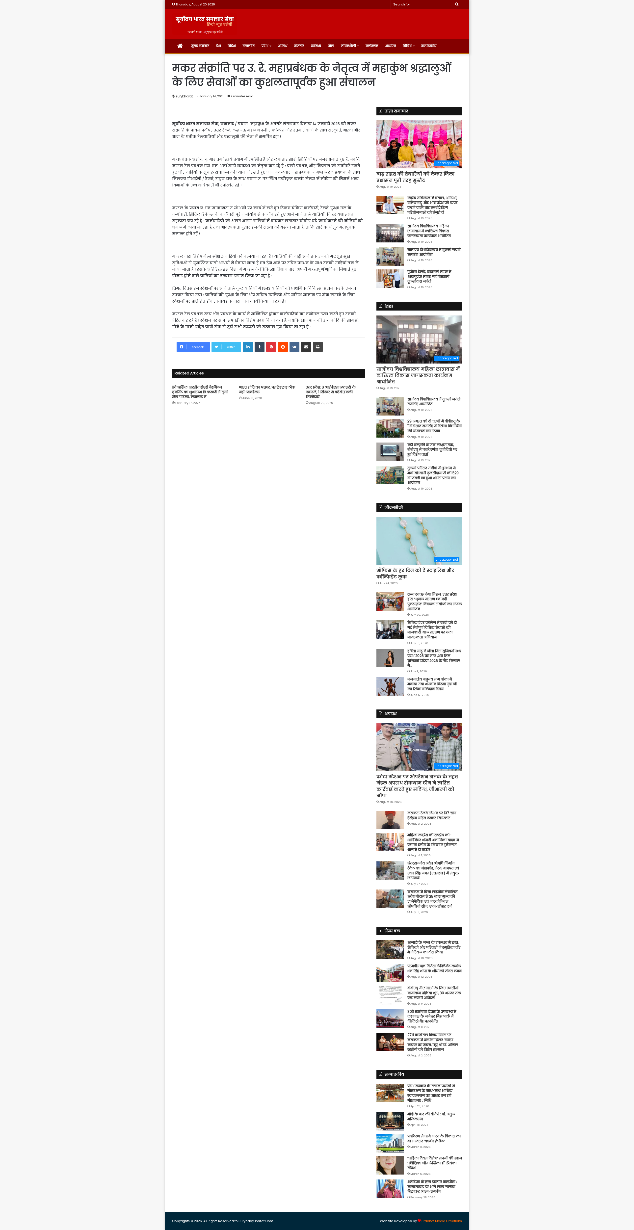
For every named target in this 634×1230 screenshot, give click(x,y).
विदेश (232, 46)
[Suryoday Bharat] (204, 24)
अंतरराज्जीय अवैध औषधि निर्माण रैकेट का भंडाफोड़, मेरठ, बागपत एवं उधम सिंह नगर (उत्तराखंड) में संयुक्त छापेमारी (433, 870)
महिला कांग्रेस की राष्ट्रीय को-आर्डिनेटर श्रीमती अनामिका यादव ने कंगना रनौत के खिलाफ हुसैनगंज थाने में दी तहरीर (433, 842)
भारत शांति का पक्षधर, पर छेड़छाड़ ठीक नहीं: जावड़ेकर (267, 389)
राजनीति (249, 46)
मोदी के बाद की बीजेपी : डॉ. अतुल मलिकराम (431, 1117)
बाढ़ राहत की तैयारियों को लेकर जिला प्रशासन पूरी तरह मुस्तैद (415, 177)
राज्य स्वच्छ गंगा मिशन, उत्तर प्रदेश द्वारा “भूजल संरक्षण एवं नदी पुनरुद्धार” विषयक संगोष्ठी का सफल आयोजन (434, 601)
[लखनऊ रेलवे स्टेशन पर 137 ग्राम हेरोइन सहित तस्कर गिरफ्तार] (390, 820)
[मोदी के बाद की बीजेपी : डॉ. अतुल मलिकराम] (390, 1121)
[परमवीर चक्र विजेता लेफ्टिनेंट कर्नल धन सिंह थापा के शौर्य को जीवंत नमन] (390, 973)
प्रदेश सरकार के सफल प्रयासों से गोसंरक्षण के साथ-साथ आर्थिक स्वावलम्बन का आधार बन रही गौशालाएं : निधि (431, 1093)
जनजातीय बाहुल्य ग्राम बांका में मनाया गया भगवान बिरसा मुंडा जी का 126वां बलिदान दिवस (432, 684)
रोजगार (299, 46)
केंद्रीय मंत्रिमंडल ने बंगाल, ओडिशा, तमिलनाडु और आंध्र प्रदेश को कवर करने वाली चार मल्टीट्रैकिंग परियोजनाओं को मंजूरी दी (432, 205)
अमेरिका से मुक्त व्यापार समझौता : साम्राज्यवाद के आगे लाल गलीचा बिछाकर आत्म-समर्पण (432, 1186)
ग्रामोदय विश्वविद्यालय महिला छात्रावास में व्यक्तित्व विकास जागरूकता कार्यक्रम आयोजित (429, 231)
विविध (407, 46)
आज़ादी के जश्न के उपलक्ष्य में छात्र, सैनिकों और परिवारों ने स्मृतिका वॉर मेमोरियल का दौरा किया (433, 947)
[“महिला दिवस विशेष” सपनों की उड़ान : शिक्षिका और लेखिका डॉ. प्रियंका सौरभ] (390, 1165)
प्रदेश (265, 46)
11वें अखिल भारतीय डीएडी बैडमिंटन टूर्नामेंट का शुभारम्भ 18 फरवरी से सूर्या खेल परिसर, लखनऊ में (200, 392)
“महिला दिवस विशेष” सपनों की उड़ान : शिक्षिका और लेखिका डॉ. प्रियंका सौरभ (434, 1163)
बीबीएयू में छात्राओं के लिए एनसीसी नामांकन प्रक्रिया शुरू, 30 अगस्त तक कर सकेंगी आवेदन (434, 993)
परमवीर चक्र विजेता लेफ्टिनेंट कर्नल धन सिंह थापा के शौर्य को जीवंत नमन (434, 968)
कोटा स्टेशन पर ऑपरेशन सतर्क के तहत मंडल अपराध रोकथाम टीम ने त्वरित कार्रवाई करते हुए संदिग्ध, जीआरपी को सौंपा (417, 786)
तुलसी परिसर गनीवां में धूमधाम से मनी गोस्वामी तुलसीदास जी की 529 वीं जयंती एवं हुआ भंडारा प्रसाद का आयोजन (433, 475)
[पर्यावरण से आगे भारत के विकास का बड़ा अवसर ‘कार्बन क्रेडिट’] (390, 1143)
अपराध (282, 46)
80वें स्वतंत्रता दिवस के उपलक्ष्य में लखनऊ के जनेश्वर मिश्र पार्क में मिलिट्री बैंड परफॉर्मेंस (431, 1016)
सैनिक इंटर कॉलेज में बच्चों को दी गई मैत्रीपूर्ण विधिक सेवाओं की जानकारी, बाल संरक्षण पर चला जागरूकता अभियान (432, 630)
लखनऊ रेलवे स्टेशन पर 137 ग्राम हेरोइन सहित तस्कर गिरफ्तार (431, 815)
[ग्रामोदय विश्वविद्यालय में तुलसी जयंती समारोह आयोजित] (390, 256)
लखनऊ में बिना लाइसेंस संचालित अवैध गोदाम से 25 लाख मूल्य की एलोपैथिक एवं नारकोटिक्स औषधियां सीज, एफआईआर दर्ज (432, 899)
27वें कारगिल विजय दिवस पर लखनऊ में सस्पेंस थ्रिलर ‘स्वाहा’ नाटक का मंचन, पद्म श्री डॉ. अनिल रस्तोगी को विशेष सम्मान (432, 1042)
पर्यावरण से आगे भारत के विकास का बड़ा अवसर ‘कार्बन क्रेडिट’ (434, 1139)
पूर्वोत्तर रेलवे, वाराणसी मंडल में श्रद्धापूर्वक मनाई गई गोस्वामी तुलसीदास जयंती (429, 276)
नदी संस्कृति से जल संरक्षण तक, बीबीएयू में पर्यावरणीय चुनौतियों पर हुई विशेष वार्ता (432, 449)
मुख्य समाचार (200, 46)
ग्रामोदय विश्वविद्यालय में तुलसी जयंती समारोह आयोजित (433, 252)
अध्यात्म (390, 46)
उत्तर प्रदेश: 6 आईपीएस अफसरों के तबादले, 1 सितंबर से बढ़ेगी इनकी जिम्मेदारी (331, 392)
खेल (331, 46)
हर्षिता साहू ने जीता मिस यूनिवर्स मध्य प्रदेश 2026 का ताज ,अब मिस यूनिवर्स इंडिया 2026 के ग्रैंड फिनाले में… (434, 658)
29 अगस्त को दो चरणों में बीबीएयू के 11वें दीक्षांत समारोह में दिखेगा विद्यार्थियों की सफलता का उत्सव (434, 426)
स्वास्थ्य (316, 46)
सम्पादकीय (428, 46)
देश (218, 46)
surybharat (184, 96)
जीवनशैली (348, 46)
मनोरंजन (372, 46)
